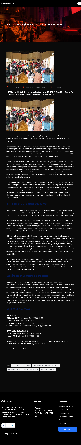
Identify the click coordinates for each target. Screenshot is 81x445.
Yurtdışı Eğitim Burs (14, 369)
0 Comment (56, 87)
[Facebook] (4, 425)
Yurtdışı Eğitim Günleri (48, 369)
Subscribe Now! (68, 429)
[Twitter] (8, 425)
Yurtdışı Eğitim (40, 87)
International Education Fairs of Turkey (45, 365)
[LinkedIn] (12, 425)
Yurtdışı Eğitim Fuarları (31, 369)
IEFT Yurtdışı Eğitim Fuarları (21, 365)
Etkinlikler (30, 87)
